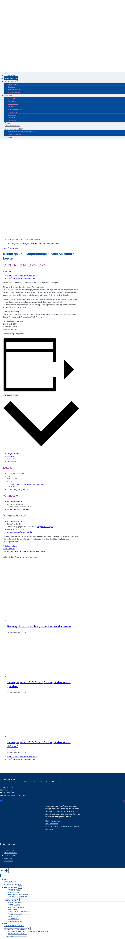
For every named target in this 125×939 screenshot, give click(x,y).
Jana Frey (11, 106)
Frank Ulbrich (12, 101)
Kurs (27, 490)
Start (6, 73)
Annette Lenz (12, 115)
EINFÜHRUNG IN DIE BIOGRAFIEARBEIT (23, 278)
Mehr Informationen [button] (10, 546)
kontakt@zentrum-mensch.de (14, 795)
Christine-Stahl (12, 120)
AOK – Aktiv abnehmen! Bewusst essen (22, 276)
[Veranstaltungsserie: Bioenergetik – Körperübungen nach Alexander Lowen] (27, 632)
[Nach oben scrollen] (2, 871)
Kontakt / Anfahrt (10, 850)
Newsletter (9, 137)
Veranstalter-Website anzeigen (18, 509)
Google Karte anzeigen (45, 527)
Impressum (8, 858)
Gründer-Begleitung (14, 92)
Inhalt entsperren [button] (9, 549)
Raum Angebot (12, 84)
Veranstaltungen (11, 78)
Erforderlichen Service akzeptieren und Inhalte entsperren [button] (24, 551)
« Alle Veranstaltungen (11, 248)
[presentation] (36, 620)
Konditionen (11, 87)
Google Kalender (13, 454)
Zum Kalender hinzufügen (11, 395)
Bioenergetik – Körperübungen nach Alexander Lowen (30, 484)
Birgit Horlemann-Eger (15, 109)
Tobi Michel (11, 117)
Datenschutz (8, 861)
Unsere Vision (10, 76)
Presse (7, 123)
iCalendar (10, 456)
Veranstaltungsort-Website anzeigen (20, 532)
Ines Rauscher (12, 98)
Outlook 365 (11, 459)
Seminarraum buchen (12, 126)
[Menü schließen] (0, 875)
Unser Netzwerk (10, 856)
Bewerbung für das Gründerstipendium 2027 (22, 131)
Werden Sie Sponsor (14, 134)
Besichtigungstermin (14, 89)
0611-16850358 (8, 793)
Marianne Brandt (13, 104)
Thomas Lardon (13, 112)
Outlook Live (11, 462)
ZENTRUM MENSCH (14, 501)
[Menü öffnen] (2, 214)
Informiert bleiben (10, 853)
